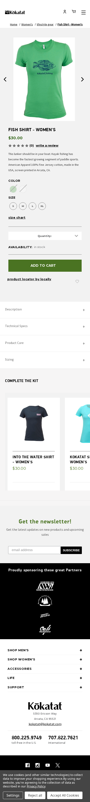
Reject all (35, 795)
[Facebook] (27, 765)
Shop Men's (18, 650)
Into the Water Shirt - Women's (33, 459)
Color (14, 181)
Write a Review (47, 145)
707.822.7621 (63, 737)
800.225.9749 (27, 737)
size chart (17, 217)
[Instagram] (37, 765)
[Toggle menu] (83, 12)
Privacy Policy (36, 786)
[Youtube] (47, 765)
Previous (5, 79)
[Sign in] (64, 12)
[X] (57, 765)
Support (16, 687)
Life (11, 678)
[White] (23, 189)
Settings (12, 795)
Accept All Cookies (64, 795)
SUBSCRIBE (71, 550)
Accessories (20, 669)
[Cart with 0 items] (73, 12)
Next (82, 79)
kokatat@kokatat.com (45, 724)
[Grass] (13, 189)
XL (42, 206)
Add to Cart (43, 266)
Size (11, 197)
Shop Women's (21, 659)
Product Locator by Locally (29, 279)
